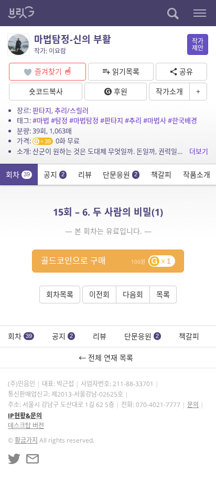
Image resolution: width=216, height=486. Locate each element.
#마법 (41, 120)
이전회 (99, 294)
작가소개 (169, 91)
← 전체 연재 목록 (108, 358)
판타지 (42, 110)
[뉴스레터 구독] (32, 459)
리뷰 (85, 174)
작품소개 (196, 174)
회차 (18, 174)
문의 (193, 404)
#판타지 (111, 120)
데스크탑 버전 (26, 425)
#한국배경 (182, 120)
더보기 (198, 151)
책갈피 (161, 174)
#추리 (133, 120)
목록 (163, 294)
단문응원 (120, 174)
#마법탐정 (84, 120)
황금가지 (26, 440)
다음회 (133, 294)
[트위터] (14, 459)
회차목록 (59, 294)
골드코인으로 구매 (106, 260)
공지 (54, 174)
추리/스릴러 (72, 110)
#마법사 (154, 120)
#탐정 (59, 120)
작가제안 (197, 44)
